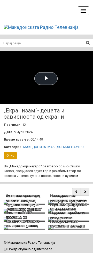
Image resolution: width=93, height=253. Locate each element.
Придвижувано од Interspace (29, 249)
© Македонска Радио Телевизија (29, 242)
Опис (10, 155)
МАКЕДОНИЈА (34, 147)
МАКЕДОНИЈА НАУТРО (66, 147)
